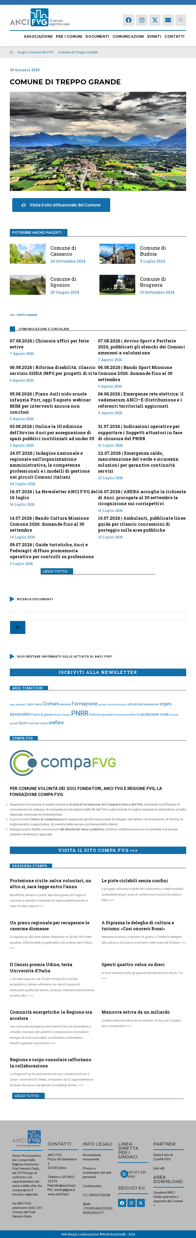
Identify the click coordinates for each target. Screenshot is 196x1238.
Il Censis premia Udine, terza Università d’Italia (41, 967)
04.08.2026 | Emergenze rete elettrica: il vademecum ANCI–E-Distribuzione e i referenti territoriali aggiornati (141, 400)
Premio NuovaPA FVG (127, 714)
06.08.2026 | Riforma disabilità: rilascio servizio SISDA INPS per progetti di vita (53, 370)
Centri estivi (34, 704)
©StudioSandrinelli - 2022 (117, 1234)
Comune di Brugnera (153, 282)
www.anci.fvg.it (58, 1194)
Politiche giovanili (101, 714)
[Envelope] (168, 20)
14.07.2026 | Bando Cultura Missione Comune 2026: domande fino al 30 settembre (49, 524)
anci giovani (18, 704)
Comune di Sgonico (63, 282)
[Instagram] (141, 20)
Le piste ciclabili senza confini (135, 880)
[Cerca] (18, 627)
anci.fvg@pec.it (64, 1190)
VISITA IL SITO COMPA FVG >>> (98, 850)
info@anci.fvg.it (65, 1185)
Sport (23, 723)
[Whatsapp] (124, 1174)
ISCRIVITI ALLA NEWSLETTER (98, 672)
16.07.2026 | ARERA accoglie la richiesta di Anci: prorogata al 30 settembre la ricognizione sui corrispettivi (142, 497)
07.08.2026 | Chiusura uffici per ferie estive (49, 344)
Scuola (173, 714)
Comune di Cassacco (63, 251)
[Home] (11, 52)
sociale (14, 723)
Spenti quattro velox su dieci (133, 964)
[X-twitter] (155, 20)
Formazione (84, 704)
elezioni (65, 704)
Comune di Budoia (153, 251)
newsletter (151, 704)
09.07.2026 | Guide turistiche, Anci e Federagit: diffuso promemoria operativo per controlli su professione (52, 550)
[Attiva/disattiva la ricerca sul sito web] (180, 20)
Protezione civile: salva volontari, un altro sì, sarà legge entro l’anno (50, 883)
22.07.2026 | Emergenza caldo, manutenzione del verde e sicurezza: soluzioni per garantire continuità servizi (138, 462)
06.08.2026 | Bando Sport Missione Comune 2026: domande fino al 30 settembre (135, 373)
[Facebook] (128, 20)
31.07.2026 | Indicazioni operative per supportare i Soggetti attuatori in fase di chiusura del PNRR (140, 432)
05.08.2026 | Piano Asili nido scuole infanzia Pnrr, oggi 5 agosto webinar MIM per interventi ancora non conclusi (50, 403)
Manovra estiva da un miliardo (136, 1012)
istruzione (135, 704)
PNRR (79, 713)
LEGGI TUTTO (55, 571)
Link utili (158, 1168)
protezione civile (155, 714)
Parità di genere (42, 714)
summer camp (38, 723)
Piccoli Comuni (62, 714)
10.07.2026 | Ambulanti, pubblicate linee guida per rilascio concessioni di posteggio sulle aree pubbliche (141, 524)
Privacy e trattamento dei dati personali (97, 1172)
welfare (56, 722)
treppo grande (26, 315)
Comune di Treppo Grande (78, 52)
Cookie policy (92, 1186)
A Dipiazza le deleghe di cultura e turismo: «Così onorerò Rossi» (138, 925)
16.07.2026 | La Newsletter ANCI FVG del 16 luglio (54, 494)
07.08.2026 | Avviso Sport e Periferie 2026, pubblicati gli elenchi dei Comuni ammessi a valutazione (141, 347)
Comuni (51, 704)
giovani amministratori (112, 704)
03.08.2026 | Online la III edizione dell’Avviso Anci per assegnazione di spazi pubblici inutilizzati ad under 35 (52, 432)
